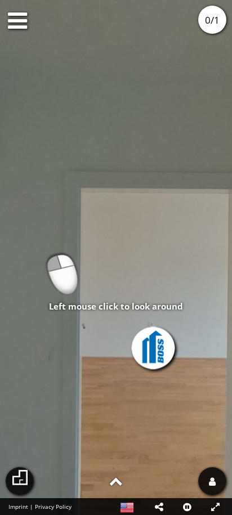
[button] (158, 506)
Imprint (18, 506)
